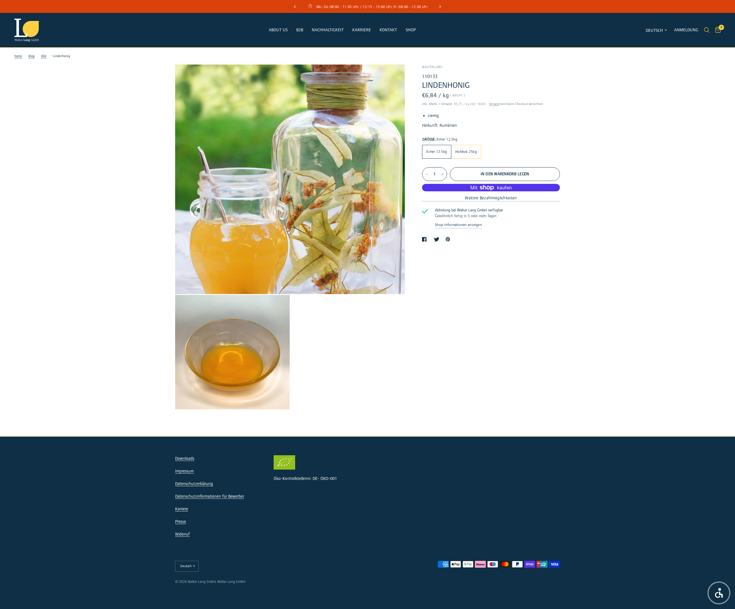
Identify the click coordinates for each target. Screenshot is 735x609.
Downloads (184, 458)
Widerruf (182, 534)
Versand (494, 104)
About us (278, 30)
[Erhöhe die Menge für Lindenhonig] (442, 174)
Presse (180, 521)
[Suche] (706, 30)
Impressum (184, 471)
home (18, 56)
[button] (718, 592)
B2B (299, 30)
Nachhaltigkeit (328, 30)
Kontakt (388, 30)
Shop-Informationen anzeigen (458, 225)
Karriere (361, 30)
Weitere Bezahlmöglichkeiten (491, 198)
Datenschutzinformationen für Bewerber (209, 496)
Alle (44, 56)
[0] (716, 30)
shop (31, 56)
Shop (411, 30)
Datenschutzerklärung (194, 484)
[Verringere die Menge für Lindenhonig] (426, 174)
